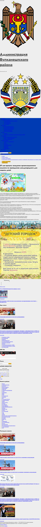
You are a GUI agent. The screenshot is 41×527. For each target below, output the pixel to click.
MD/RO (6, 154)
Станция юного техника (9, 129)
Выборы (3, 408)
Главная (3, 118)
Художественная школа (9, 126)
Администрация (5, 162)
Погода (3, 423)
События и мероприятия (9, 141)
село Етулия (6, 124)
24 (0, 376)
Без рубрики (4, 404)
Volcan (1, 173)
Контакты (4, 149)
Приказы (4, 339)
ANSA (3, 393)
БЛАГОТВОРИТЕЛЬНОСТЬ (7, 407)
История (3, 418)
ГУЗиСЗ (3, 410)
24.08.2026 (2, 319)
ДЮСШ (5, 133)
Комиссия (4, 419)
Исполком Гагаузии (6, 416)
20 (4, 375)
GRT (3, 398)
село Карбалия (7, 122)
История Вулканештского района (10, 120)
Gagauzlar (4, 397)
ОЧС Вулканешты (5, 422)
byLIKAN (5, 526)
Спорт (3, 132)
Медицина (4, 135)
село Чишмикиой (7, 123)
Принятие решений (6, 342)
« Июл (1, 379)
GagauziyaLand (5, 395)
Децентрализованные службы (8, 345)
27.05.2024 (5, 173)
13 (4, 373)
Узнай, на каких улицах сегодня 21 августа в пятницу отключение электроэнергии (18, 472)
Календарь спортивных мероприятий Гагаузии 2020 (14, 134)
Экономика (6, 146)
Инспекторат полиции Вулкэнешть (9, 415)
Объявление (4, 421)
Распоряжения (5, 338)
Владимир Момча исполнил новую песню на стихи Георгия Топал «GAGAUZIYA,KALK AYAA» (20, 519)
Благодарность (5, 405)
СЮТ (3, 427)
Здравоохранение (7, 145)
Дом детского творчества (9, 127)
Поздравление (5, 424)
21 (5, 375)
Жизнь (3, 383)
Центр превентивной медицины (10, 137)
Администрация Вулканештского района (14, 59)
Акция (3, 401)
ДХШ (3, 413)
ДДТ (3, 412)
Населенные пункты (6, 119)
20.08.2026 (2, 487)
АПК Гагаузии (5, 402)
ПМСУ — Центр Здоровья (9, 138)
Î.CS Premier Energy (6, 399)
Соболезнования (5, 426)
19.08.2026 (2, 335)
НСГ (3, 420)
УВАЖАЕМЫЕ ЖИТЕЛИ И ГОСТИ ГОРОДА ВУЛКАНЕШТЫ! (12, 317)
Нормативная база (6, 340)
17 (0, 375)
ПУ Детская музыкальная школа (8, 425)
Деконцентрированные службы (8, 346)
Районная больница (8, 139)
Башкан (3, 403)
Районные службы (5, 337)
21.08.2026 (2, 474)
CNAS (3, 394)
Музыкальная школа (8, 130)
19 (3, 375)
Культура (4, 125)
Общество (6, 147)
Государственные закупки (7, 341)
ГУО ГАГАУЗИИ (5, 411)
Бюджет (3, 343)
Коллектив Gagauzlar (8, 131)
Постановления (5, 347)
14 (5, 373)
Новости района (5, 140)
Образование (6, 148)
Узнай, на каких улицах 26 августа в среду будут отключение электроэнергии (17, 457)
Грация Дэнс (4, 409)
